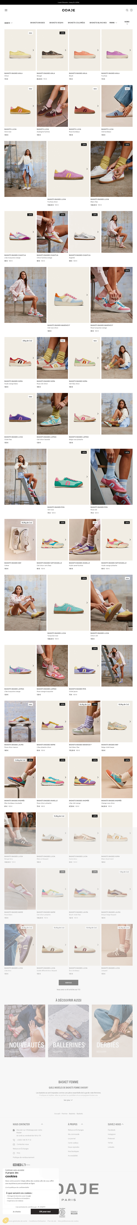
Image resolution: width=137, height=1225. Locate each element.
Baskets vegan (56, 22)
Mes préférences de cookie (68, 1221)
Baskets (7, 23)
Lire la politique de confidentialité (17, 1187)
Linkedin (111, 1147)
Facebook (111, 1130)
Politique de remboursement (23, 1157)
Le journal (71, 1138)
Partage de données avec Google (19, 1196)
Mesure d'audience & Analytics (18, 1198)
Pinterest (111, 1138)
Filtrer (127, 21)
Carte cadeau (73, 1142)
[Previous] (6, 50)
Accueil (57, 1113)
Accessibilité (73, 1155)
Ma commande (73, 1134)
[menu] (24, 10)
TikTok (110, 1142)
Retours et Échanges (20, 1148)
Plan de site (51, 1221)
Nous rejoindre (73, 1147)
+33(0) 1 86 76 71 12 (24, 1139)
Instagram (112, 1134)
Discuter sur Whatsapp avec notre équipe (29, 1133)
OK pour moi (45, 1211)
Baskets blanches (98, 22)
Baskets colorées (76, 22)
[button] (5, 1220)
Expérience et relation (15, 1201)
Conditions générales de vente (15, 1221)
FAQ (18, 1153)
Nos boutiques (73, 1151)
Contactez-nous (23, 1144)
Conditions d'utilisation (37, 1221)
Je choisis (17, 1211)
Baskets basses (37, 22)
